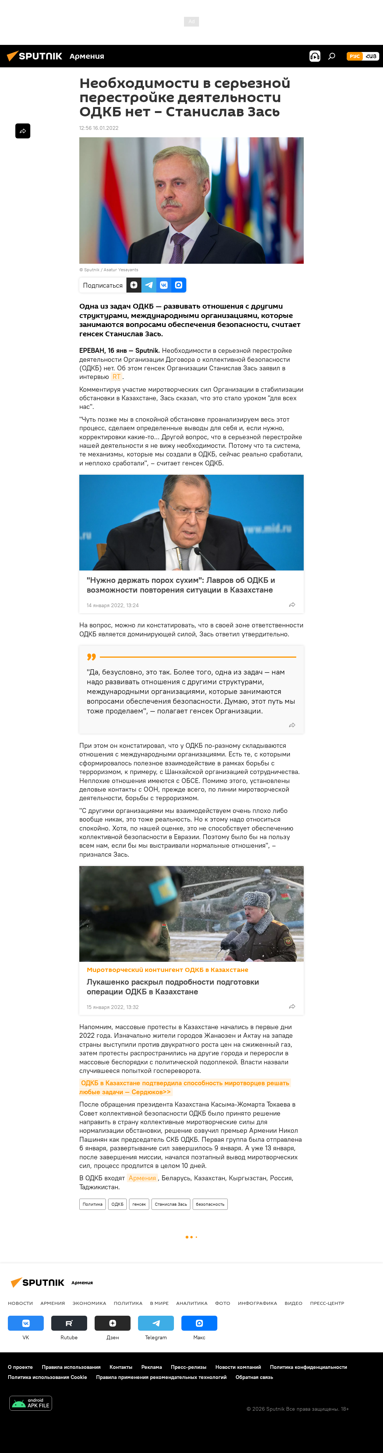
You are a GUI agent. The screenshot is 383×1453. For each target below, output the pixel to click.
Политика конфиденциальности (308, 1367)
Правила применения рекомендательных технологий (161, 1377)
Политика (92, 1204)
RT (116, 376)
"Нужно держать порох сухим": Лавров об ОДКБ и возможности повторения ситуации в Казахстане (181, 584)
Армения (142, 1178)
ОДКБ (117, 1204)
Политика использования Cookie (47, 1377)
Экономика (89, 1303)
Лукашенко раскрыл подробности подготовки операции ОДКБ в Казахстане (173, 986)
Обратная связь (254, 1377)
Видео (294, 1303)
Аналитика (192, 1303)
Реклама (151, 1367)
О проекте (20, 1367)
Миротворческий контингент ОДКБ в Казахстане (167, 970)
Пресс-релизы (188, 1367)
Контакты (121, 1367)
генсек (139, 1204)
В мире (159, 1303)
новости (20, 1303)
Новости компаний (238, 1367)
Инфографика (257, 1303)
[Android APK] (30, 1404)
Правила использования (71, 1367)
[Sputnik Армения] (37, 62)
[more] (292, 604)
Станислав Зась (171, 1204)
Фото (222, 1303)
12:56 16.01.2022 (99, 128)
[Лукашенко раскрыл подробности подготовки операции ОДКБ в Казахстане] (191, 914)
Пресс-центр (327, 1303)
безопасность (210, 1204)
